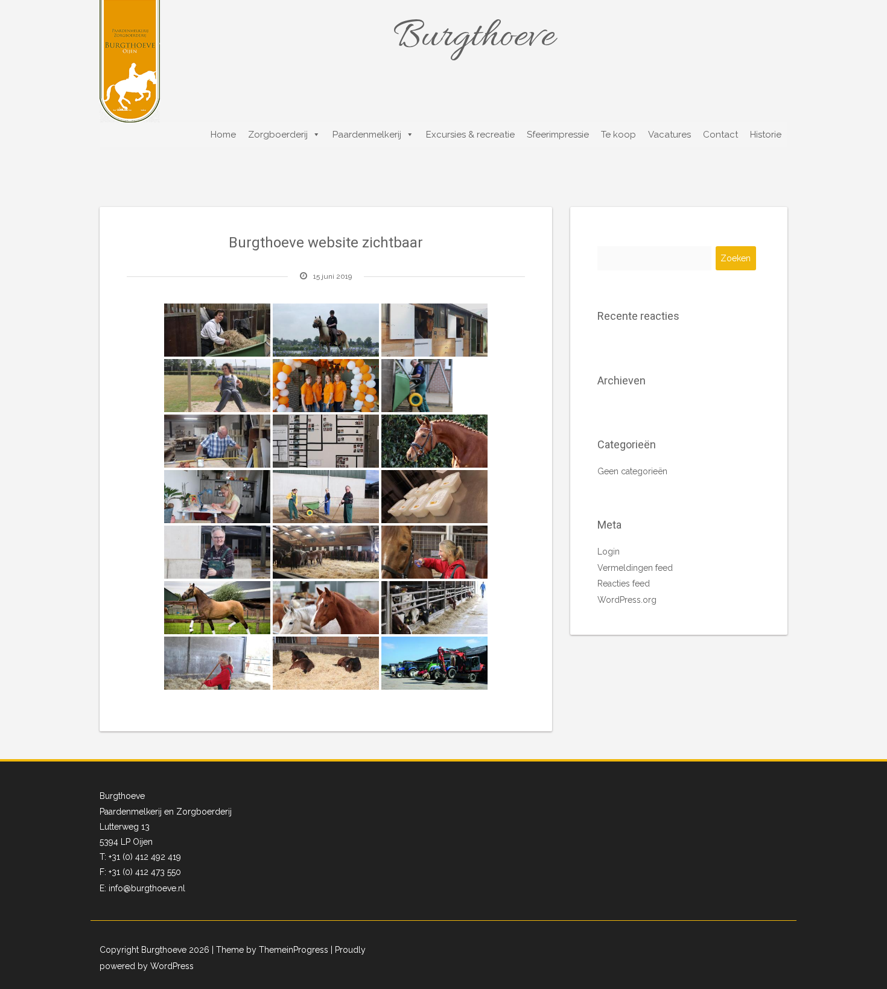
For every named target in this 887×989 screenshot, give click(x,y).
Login (608, 551)
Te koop (618, 134)
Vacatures (669, 134)
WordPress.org (627, 600)
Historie (765, 134)
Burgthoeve (474, 37)
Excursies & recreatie (470, 134)
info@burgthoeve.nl (147, 888)
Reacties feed (623, 583)
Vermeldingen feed (635, 568)
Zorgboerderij (278, 134)
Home (223, 134)
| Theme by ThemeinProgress (270, 950)
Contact (720, 134)
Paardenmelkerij (366, 134)
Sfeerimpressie (558, 134)
